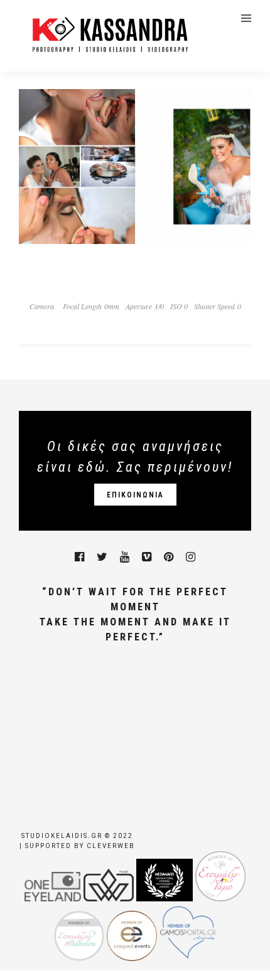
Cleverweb (111, 845)
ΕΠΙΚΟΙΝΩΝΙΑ (135, 495)
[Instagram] (190, 557)
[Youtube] (124, 557)
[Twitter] (102, 557)
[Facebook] (79, 557)
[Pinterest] (168, 557)
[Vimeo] (146, 557)
